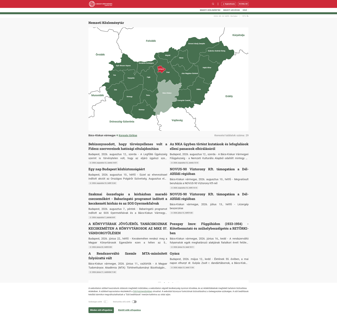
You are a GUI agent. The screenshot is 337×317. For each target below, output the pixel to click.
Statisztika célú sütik (121, 302)
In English (243, 4)
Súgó (245, 10)
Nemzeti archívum (231, 10)
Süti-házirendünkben (142, 291)
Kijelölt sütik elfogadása (129, 310)
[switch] (105, 301)
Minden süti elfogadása (101, 310)
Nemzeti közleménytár (210, 10)
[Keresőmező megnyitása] (213, 4)
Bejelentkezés (230, 4)
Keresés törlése (128, 135)
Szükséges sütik (95, 302)
